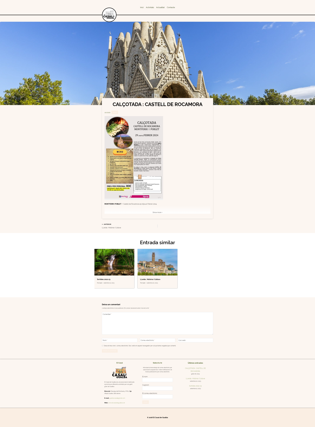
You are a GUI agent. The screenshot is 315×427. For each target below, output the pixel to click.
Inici (142, 7)
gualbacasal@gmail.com (117, 398)
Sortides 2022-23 (103, 279)
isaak (100, 283)
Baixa (115, 112)
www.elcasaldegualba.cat (116, 403)
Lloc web (182, 340)
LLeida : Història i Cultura (111, 226)
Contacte (171, 7)
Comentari (107, 314)
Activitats (150, 7)
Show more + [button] (157, 212)
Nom (105, 340)
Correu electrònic (148, 340)
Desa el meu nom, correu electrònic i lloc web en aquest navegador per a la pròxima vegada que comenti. (140, 346)
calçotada (107, 112)
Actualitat (160, 7)
